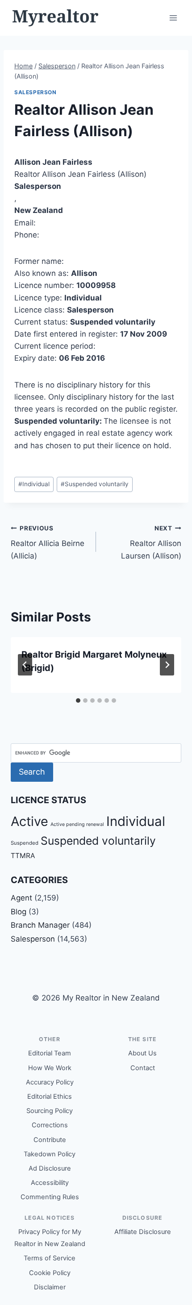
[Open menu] (173, 18)
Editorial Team (49, 1053)
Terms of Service (49, 1258)
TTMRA (23, 855)
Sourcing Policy (49, 1111)
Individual (34, 484)
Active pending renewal (77, 824)
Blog (18, 911)
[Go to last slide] (25, 664)
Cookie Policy (50, 1273)
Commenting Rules (50, 1197)
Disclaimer (50, 1287)
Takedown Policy (49, 1154)
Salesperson (35, 92)
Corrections (50, 1125)
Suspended (24, 843)
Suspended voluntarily (95, 484)
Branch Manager (40, 925)
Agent (21, 897)
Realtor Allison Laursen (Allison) (151, 542)
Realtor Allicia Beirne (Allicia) (47, 542)
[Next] (167, 664)
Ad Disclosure (50, 1168)
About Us (142, 1053)
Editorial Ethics (49, 1096)
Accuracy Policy (50, 1082)
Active (29, 821)
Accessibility (50, 1183)
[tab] (78, 700)
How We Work (49, 1068)
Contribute (49, 1140)
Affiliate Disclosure (142, 1232)
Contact (142, 1068)
